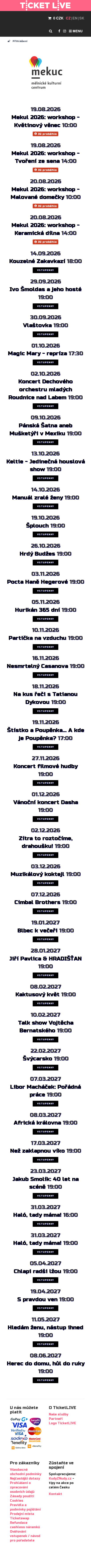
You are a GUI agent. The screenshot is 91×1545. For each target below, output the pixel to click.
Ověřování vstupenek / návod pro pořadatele (25, 1536)
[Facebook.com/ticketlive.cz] (59, 31)
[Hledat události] (50, 31)
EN (75, 18)
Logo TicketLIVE (62, 1423)
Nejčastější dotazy (25, 1478)
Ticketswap (19, 1518)
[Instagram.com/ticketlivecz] (64, 31)
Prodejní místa (22, 1514)
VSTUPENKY (45, 270)
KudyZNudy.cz (60, 1478)
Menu (77, 31)
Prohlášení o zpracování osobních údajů (22, 1487)
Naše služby (58, 1414)
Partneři (56, 1419)
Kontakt (55, 1494)
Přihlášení (19, 41)
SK (81, 18)
